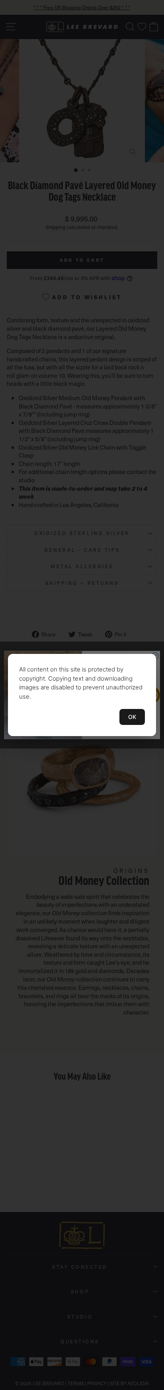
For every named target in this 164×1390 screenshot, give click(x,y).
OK (132, 716)
